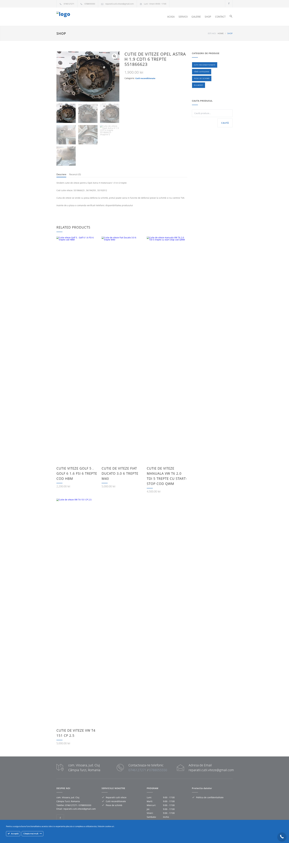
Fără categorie (201, 71)
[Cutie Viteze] (84, 16)
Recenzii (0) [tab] (75, 174)
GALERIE (196, 16)
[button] (229, 17)
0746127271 (69, 3)
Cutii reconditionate (145, 78)
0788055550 (89, 3)
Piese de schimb (202, 78)
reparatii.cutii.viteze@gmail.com (119, 3)
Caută (225, 122)
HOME (221, 33)
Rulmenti (198, 85)
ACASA (171, 16)
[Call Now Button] (282, 836)
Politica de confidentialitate (210, 797)
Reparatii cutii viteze (116, 797)
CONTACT (220, 16)
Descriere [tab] (61, 174)
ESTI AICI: (212, 33)
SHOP (208, 16)
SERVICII (183, 16)
